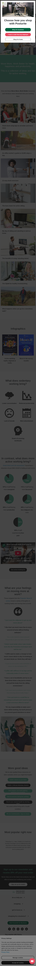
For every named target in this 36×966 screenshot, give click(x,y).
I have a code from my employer (18, 34)
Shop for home (18, 39)
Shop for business (18, 29)
